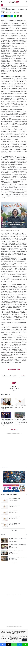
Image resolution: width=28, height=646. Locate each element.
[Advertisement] (14, 449)
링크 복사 (23, 375)
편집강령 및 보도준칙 (17, 638)
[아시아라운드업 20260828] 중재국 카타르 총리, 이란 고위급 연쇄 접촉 (7, 407)
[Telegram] (11, 16)
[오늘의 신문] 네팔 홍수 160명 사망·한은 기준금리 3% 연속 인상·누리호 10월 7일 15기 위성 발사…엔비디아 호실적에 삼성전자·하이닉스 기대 (7, 422)
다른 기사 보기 (14, 530)
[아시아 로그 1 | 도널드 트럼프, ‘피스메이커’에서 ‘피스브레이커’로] (4, 558)
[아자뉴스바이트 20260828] (21, 401)
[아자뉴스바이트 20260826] (4, 512)
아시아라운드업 (4, 8)
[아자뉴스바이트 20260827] (4, 506)
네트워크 (11, 638)
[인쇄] (21, 16)
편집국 (2, 12)
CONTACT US (16, 639)
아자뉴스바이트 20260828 (20, 406)
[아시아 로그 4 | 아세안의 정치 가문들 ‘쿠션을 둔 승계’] (4, 540)
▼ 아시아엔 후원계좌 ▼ (14, 369)
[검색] (26, 2)
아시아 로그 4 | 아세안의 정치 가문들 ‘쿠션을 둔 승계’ (17, 539)
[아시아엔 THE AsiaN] (14, 2)
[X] (5, 16)
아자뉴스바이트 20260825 (14, 517)
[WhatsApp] (8, 16)
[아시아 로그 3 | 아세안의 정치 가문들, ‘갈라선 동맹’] (4, 546)
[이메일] (18, 16)
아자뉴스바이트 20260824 (14, 523)
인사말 (8, 638)
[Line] (15, 16)
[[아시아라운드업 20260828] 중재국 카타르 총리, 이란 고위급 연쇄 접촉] (7, 401)
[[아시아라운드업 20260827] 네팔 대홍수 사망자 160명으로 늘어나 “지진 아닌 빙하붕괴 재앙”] (21, 415)
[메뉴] (1, 2)
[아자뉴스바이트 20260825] (4, 518)
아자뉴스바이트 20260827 (14, 505)
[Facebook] (2, 16)
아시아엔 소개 (3, 638)
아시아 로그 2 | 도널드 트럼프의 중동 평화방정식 (16, 551)
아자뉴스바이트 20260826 (14, 511)
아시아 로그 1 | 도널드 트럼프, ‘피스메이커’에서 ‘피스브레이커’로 (18, 557)
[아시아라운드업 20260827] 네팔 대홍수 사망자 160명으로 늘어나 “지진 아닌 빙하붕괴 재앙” (21, 421)
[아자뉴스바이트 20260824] (4, 525)
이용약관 (23, 638)
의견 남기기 (14, 429)
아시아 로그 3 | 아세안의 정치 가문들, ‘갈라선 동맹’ (17, 545)
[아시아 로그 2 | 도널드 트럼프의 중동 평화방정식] (4, 552)
